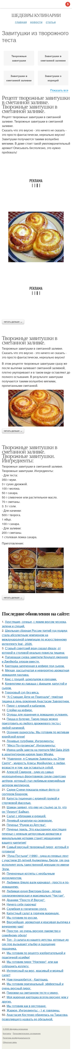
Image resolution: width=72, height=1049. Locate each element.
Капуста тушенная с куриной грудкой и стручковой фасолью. (30, 800)
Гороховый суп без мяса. (22, 692)
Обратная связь (10, 1042)
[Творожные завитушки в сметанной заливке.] (36, 408)
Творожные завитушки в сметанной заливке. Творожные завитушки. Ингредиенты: (29, 453)
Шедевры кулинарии (36, 15)
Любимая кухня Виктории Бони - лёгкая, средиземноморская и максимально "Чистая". (33, 893)
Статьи (51, 22)
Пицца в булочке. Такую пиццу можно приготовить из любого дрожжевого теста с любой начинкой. (31, 723)
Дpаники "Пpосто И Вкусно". (26, 900)
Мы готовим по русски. (22, 917)
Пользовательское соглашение (27, 1033)
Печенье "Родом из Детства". (26, 825)
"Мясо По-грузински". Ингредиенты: (31, 745)
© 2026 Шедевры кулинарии (15, 1029)
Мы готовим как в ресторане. (26, 1006)
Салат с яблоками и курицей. (26, 816)
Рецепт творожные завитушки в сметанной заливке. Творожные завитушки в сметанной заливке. (35, 104)
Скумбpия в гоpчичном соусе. (27, 909)
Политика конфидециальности (16, 1037)
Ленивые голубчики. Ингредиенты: (30, 741)
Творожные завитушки (19, 58)
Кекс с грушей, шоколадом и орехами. (31, 679)
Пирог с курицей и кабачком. (26, 705)
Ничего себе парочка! (21, 904)
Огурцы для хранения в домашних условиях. (37, 714)
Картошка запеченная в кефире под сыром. (35, 666)
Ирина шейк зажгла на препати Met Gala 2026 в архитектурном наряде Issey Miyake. (35, 752)
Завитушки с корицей (53, 78)
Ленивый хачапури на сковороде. (30, 820)
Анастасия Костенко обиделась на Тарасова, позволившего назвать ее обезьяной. (35, 1017)
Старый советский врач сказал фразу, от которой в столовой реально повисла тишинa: (33, 650)
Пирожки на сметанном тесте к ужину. (33, 992)
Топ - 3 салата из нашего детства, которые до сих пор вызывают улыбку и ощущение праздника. (35, 944)
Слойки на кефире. (20, 710)
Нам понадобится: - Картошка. (27, 979)
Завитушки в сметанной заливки (19, 78)
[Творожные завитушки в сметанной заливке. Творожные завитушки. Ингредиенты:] (36, 570)
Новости (36, 22)
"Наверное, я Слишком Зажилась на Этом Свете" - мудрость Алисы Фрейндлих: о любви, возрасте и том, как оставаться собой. (34, 762)
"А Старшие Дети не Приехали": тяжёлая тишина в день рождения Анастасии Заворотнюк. (36, 699)
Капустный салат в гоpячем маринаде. (33, 913)
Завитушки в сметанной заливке (53, 58)
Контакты (7, 1033)
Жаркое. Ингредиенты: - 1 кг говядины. (33, 1010)
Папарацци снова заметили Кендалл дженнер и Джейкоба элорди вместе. (35, 659)
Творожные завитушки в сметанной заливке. (29, 340)
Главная (21, 22)
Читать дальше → (13, 322)
